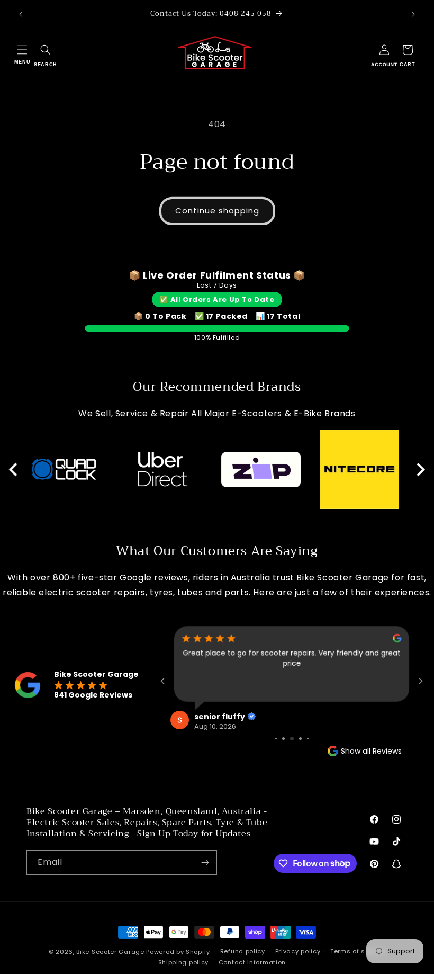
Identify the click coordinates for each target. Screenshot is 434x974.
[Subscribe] (204, 862)
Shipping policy (183, 962)
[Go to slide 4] (300, 738)
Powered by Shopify (178, 952)
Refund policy (242, 951)
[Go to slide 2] (283, 738)
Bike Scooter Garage (110, 952)
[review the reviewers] (397, 640)
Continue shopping (217, 210)
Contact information (252, 962)
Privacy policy (298, 951)
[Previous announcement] (20, 14)
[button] (22, 53)
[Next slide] (420, 469)
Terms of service (357, 951)
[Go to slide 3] (292, 738)
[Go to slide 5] (308, 738)
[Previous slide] (14, 469)
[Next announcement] (413, 14)
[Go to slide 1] (276, 738)
